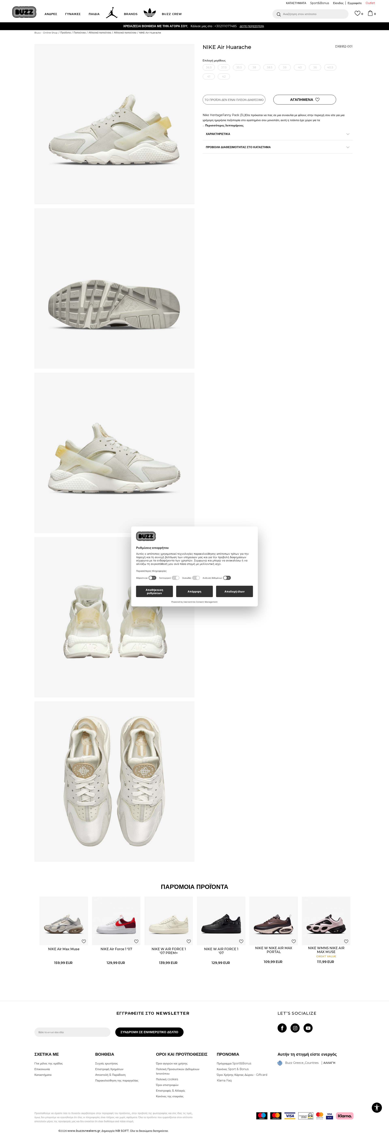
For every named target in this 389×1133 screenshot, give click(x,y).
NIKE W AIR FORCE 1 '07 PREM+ (169, 951)
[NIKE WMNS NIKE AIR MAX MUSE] (326, 921)
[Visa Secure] (329, 1115)
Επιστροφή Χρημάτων (109, 1069)
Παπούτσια (80, 32)
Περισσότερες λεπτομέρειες (224, 125)
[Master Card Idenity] (319, 1115)
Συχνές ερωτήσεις (106, 1063)
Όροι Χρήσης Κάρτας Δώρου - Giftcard (242, 1075)
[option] (194, 26)
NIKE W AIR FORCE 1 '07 (221, 951)
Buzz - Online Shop (46, 32)
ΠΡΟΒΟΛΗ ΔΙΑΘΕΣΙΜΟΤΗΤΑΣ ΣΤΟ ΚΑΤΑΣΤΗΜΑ (238, 147)
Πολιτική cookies (167, 1079)
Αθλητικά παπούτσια (100, 32)
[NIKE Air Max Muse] (64, 921)
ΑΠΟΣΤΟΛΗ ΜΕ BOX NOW (178, 26)
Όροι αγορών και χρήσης (172, 1063)
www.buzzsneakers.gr (83, 1131)
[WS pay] (305, 1115)
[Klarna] (345, 1115)
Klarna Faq (224, 1080)
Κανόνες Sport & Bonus (233, 1069)
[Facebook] (282, 1028)
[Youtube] (308, 1028)
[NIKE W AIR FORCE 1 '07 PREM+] (168, 921)
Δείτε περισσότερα (216, 26)
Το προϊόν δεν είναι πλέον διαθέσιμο (234, 100)
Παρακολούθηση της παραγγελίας (116, 1080)
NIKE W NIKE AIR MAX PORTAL (273, 950)
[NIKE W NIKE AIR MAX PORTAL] (273, 921)
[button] (310, 14)
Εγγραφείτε (355, 3)
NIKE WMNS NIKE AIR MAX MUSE (326, 950)
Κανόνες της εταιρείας (170, 1096)
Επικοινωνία (42, 1069)
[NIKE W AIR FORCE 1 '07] (221, 921)
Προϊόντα (65, 32)
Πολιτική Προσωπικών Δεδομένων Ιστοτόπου (177, 1071)
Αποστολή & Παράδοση (110, 1075)
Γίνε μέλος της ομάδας (48, 1063)
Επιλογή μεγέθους (214, 60)
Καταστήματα (42, 1075)
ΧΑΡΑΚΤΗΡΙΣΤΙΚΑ (218, 134)
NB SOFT (122, 1131)
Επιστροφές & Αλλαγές (170, 1090)
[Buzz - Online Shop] (24, 12)
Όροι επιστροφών (167, 1085)
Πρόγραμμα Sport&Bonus (234, 1063)
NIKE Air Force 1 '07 (116, 949)
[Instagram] (295, 1028)
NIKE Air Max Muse (63, 949)
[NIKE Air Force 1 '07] (116, 921)
